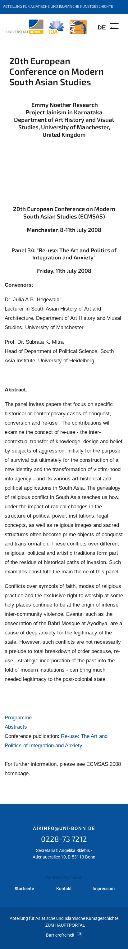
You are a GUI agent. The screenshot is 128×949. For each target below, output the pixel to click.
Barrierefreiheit (60, 935)
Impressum (104, 888)
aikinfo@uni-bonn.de (64, 828)
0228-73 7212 (64, 838)
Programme (18, 718)
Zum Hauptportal (65, 925)
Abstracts (16, 727)
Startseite (24, 888)
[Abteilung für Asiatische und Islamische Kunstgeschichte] (46, 27)
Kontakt (64, 888)
